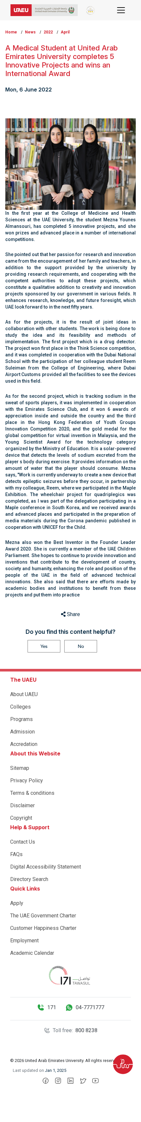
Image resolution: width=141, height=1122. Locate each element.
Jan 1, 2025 (55, 1070)
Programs (21, 719)
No (81, 646)
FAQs (16, 854)
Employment (24, 940)
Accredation (23, 744)
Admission (22, 732)
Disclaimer (22, 805)
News (30, 32)
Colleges (20, 707)
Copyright (21, 818)
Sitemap (19, 768)
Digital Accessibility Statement (45, 867)
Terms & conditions (32, 793)
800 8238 (86, 1030)
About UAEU (24, 694)
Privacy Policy (26, 780)
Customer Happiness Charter (43, 928)
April (65, 32)
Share (73, 614)
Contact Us (22, 842)
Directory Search (29, 879)
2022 (48, 32)
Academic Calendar (32, 953)
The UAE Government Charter (43, 915)
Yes (44, 646)
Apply (16, 903)
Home (11, 32)
